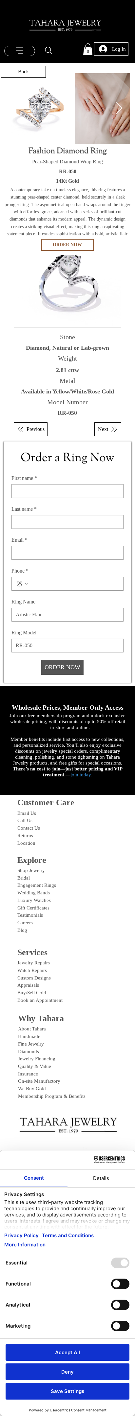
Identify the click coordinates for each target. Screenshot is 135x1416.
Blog (22, 930)
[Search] (49, 51)
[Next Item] (119, 108)
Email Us (26, 813)
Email (19, 540)
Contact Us (28, 828)
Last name (24, 509)
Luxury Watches (34, 900)
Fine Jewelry (31, 1044)
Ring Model (23, 632)
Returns (25, 835)
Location (26, 843)
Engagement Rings (36, 885)
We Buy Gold (32, 1088)
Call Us (24, 820)
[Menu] (19, 51)
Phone (20, 571)
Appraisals (28, 985)
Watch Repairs (32, 970)
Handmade (29, 1036)
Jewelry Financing (36, 1058)
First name (24, 478)
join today (80, 774)
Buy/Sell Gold (31, 992)
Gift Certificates (33, 907)
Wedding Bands (33, 892)
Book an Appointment (40, 1000)
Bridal (23, 878)
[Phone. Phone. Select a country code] (22, 584)
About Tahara (32, 1028)
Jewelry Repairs (33, 962)
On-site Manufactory (39, 1081)
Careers (25, 922)
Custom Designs (34, 977)
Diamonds (28, 1051)
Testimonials (30, 915)
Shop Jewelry (31, 870)
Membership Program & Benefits (52, 1096)
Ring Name (23, 601)
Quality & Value (34, 1066)
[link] (88, 49)
